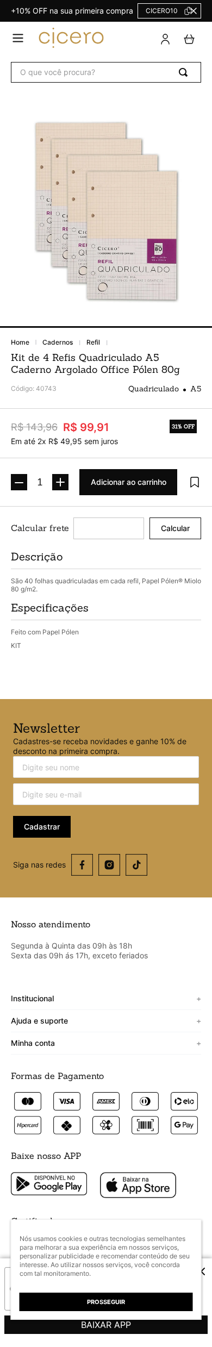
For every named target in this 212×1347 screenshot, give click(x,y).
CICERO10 (162, 11)
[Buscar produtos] (185, 72)
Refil (93, 342)
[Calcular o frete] (175, 528)
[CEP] (77, 528)
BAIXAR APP (106, 1324)
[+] (60, 482)
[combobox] (106, 72)
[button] (18, 39)
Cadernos (57, 342)
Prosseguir (106, 1302)
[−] (19, 482)
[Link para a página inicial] (26, 342)
